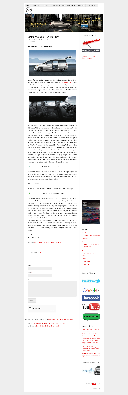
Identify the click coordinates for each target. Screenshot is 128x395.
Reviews (81, 5)
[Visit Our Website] (91, 50)
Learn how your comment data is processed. (61, 319)
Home (28, 5)
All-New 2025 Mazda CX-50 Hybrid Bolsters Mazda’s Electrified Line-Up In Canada (91, 355)
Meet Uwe (86, 264)
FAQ (63, 5)
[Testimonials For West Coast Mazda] (91, 43)
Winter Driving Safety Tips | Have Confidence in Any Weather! (90, 330)
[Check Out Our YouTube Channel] (91, 307)
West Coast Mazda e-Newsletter (92, 235)
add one (41, 252)
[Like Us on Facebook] (91, 298)
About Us (36, 5)
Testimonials (92, 5)
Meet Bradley (87, 261)
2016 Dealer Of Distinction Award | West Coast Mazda (50, 323)
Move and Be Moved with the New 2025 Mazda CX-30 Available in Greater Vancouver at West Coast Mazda (91, 341)
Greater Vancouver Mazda (53, 242)
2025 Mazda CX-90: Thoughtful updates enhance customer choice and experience (90, 348)
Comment (30, 280)
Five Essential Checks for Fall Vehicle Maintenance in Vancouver (91, 335)
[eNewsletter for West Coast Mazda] (91, 317)
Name (30, 265)
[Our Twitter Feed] (91, 281)
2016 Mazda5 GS (65, 82)
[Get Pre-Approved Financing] (91, 370)
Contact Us (46, 5)
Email (30, 273)
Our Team (56, 5)
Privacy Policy (85, 267)
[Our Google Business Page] (91, 291)
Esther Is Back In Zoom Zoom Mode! (47, 326)
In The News (71, 5)
